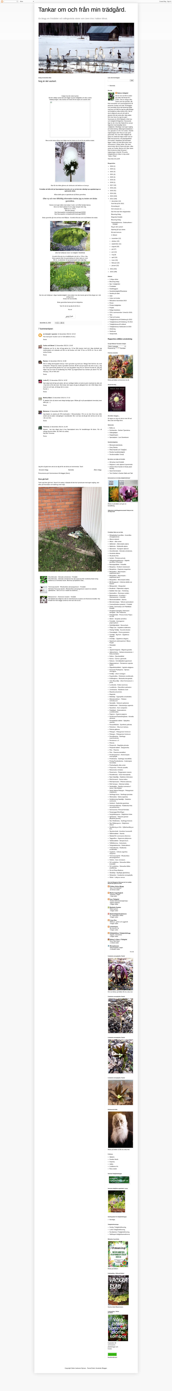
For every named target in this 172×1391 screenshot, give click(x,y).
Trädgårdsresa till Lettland (117, 324)
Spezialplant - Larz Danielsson (119, 437)
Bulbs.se (112, 428)
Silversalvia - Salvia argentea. (118, 797)
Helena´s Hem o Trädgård (118, 939)
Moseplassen (114, 946)
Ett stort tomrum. (116, 232)
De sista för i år (114, 928)
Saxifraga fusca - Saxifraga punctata (120, 794)
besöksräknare (112, 1357)
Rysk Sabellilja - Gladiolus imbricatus (121, 777)
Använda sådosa (114, 553)
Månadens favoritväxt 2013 (118, 300)
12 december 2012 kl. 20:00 (59, 411)
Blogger (104, 1368)
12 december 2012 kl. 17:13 (61, 397)
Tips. (110, 315)
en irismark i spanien (50, 334)
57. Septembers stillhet (116, 915)
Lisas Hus (113, 920)
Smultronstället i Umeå (116, 454)
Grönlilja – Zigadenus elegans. (119, 638)
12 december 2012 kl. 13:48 (57, 361)
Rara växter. (113, 1169)
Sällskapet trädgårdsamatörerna (119, 1234)
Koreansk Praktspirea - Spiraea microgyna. (119, 670)
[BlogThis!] (58, 323)
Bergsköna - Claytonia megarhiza (119, 569)
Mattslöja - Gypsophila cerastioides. (120, 696)
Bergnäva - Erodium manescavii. (119, 567)
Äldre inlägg (97, 470)
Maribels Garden (115, 907)
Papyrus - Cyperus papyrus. (118, 714)
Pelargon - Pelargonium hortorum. (120, 734)
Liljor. (111, 296)
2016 (112, 188)
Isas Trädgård (114, 899)
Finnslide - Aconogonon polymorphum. (116, 622)
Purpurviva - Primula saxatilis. (118, 767)
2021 (112, 174)
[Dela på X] (60, 323)
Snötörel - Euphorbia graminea (119, 803)
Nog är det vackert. (117, 227)
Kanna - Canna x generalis (117, 658)
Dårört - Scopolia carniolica (118, 619)
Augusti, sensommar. (116, 934)
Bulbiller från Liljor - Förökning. (119, 591)
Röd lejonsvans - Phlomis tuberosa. (120, 781)
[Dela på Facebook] (62, 323)
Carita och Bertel (48, 345)
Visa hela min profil (114, 159)
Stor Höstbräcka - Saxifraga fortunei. (120, 821)
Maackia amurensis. (115, 692)
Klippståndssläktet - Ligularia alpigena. (121, 667)
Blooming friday (114, 281)
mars (113, 260)
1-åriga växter (113, 279)
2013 (112, 196)
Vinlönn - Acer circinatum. (117, 860)
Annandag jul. (115, 206)
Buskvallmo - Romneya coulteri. (119, 593)
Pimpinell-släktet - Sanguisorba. (119, 747)
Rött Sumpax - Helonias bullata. (119, 784)
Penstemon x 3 (114, 740)
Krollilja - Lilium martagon (117, 673)
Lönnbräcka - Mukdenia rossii (118, 689)
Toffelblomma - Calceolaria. (118, 843)
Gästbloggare (113, 289)
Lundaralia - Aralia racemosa (118, 685)
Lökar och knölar (114, 298)
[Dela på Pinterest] (63, 323)
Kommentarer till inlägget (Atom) (59, 473)
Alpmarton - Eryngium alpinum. (119, 548)
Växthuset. (112, 331)
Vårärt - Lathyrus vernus (117, 877)
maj (113, 254)
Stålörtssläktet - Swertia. (117, 833)
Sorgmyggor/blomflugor (116, 812)
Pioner (111, 303)
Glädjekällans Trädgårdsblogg (120, 933)
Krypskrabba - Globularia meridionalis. (121, 676)
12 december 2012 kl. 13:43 (64, 345)
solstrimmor (114, 926)
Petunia (111, 743)
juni (113, 252)
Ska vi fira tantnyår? (116, 888)
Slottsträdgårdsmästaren (118, 914)
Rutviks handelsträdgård (117, 452)
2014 (112, 193)
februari (114, 263)
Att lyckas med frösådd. (116, 462)
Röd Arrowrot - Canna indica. (118, 779)
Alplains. (112, 1157)
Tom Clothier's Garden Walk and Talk (121, 473)
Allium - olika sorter (115, 541)
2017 (112, 185)
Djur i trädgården (114, 284)
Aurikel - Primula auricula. (117, 558)
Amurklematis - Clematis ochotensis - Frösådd (62, 577)
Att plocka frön (114, 555)
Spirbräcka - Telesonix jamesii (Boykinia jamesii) (118, 817)
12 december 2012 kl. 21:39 (59, 426)
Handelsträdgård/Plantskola (118, 291)
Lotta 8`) (46, 380)
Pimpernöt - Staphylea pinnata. (119, 745)
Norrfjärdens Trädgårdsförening (119, 1232)
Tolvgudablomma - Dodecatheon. (119, 845)
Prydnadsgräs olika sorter (117, 765)
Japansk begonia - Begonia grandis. (120, 650)
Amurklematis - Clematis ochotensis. (120, 551)
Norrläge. (112, 1219)
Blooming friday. (116, 214)
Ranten (45, 361)
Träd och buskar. (114, 317)
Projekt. (111, 307)
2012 (112, 198)
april (113, 257)
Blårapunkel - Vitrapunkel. (117, 586)
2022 (112, 171)
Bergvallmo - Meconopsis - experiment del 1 (117, 572)
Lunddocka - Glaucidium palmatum (120, 687)
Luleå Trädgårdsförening (117, 1229)
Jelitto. (111, 1164)
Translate (123, 348)
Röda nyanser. (114, 909)
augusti (114, 246)
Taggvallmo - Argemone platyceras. (120, 838)
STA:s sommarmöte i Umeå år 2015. (120, 312)
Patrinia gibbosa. (114, 729)
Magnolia (112, 694)
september (115, 244)
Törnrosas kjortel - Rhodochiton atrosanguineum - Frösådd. (67, 587)
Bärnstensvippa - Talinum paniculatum (121, 602)
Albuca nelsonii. (114, 539)
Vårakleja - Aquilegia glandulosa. (119, 872)
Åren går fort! (43, 479)
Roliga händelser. (114, 310)
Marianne (46, 411)
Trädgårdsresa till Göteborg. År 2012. (121, 322)
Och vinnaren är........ (117, 209)
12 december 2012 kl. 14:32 (58, 380)
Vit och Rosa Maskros (116, 870)
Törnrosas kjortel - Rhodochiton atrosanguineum (119, 856)
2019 (112, 179)
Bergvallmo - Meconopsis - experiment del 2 (117, 576)
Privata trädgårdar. (115, 305)
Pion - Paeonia (114, 750)
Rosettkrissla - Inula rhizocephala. (120, 774)
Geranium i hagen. (115, 894)
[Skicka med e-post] (56, 323)
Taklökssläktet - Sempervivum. (119, 840)
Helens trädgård (122, 93)
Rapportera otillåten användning (120, 339)
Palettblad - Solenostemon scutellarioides (117, 711)
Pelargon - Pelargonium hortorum (120, 732)
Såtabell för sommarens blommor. (120, 836)
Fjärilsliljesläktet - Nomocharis (118, 625)
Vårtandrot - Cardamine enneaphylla (120, 875)
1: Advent (114, 235)
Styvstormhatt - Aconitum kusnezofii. (120, 831)
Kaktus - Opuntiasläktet (116, 656)
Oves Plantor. (113, 447)
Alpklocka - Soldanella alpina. (118, 546)
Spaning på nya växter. (118, 229)
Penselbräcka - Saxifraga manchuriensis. (117, 737)
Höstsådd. (112, 645)
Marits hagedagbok (116, 893)
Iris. (110, 647)
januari (114, 265)
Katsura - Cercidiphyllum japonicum (120, 661)
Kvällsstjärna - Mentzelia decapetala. (121, 678)
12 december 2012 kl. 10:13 (67, 334)
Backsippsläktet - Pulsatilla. (118, 564)
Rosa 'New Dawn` (115, 941)
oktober (114, 241)
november (115, 238)
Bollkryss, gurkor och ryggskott (119, 922)
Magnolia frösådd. (117, 217)
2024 (112, 166)
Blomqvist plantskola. (116, 445)
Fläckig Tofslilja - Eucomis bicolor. (119, 630)
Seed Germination (115, 471)
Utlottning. (112, 329)
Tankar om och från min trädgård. (82, 9)
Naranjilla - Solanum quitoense (119, 703)
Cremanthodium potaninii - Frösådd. (120, 604)
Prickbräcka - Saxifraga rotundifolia (120, 758)
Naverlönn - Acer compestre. (118, 708)
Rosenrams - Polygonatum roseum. (120, 772)
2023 (112, 169)
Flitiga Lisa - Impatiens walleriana (119, 627)
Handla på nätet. (114, 293)
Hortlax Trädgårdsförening (117, 1227)
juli (113, 249)
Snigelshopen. (113, 435)
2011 (111, 269)
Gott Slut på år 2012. (117, 203)
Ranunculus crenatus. (116, 770)
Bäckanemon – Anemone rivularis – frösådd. (62, 597)
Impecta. (112, 1161)
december (115, 201)
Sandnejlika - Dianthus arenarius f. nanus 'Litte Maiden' (120, 787)
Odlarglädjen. (113, 432)
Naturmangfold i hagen (116, 947)
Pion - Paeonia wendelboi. (117, 752)
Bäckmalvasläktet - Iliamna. (118, 599)
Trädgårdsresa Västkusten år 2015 (120, 326)
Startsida (71, 470)
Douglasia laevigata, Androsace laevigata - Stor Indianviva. (119, 611)
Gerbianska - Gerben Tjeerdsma (119, 430)
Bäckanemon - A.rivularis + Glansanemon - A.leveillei (117, 596)
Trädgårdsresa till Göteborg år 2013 (120, 319)
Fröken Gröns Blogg (117, 886)
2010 (112, 271)
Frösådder (112, 286)
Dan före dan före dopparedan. (121, 211)
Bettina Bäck (47, 397)
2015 (112, 190)
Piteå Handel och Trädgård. (118, 449)
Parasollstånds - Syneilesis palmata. (120, 724)
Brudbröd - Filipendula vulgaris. (119, 588)
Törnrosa (46, 426)
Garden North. (114, 1159)
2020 (112, 177)
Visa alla (132, 951)
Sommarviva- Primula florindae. (119, 809)
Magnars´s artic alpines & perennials (120, 464)
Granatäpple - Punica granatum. (119, 632)
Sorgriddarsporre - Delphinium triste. (120, 814)
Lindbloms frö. (113, 1166)
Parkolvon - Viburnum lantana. (119, 727)
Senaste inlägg (43, 470)
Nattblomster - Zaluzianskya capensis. (121, 705)
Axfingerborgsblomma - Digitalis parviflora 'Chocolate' (119, 561)
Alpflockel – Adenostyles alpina (119, 544)
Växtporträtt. (113, 333)
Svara (45, 339)
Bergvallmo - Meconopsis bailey (119, 579)
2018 (112, 182)
